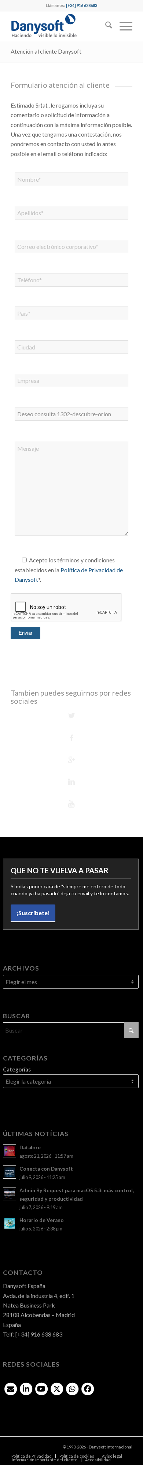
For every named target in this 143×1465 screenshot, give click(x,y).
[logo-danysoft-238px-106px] (59, 26)
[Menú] (122, 26)
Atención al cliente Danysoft (46, 51)
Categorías (17, 1069)
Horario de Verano (41, 1220)
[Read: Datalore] (9, 1150)
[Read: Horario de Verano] (9, 1223)
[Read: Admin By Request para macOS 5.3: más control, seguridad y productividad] (9, 1193)
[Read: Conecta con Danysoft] (9, 1172)
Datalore (30, 1147)
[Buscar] (105, 26)
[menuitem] (105, 26)
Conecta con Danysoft (46, 1169)
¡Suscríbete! (33, 912)
